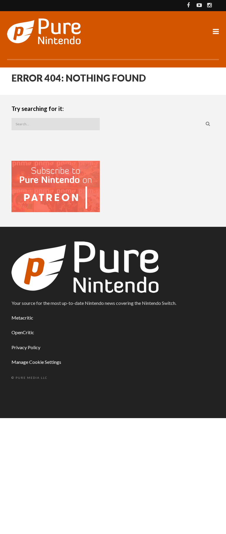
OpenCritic (22, 332)
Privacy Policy (25, 347)
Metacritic (22, 317)
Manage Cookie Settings (36, 362)
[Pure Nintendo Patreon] (55, 185)
